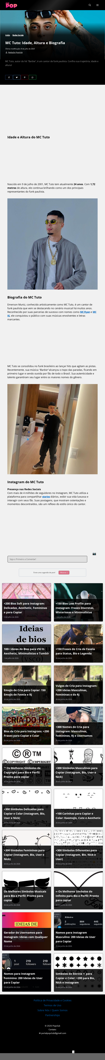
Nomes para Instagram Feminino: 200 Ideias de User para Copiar (23, 978)
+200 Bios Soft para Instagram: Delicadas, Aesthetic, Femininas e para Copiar (25, 608)
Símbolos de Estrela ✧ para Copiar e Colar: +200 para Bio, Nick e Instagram (75, 978)
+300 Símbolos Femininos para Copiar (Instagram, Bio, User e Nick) (24, 854)
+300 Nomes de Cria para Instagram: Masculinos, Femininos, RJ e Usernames (74, 731)
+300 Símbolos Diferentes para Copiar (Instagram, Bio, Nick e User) (76, 854)
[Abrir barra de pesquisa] (90, 5)
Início (7, 35)
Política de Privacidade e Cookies (53, 1000)
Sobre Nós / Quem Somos (52, 1010)
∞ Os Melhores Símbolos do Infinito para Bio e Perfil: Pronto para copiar (77, 896)
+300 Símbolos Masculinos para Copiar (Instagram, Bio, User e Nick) (76, 772)
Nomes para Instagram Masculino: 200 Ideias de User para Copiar (75, 937)
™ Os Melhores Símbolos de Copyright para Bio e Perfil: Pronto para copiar (22, 772)
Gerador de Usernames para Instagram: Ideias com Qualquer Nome (26, 937)
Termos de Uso (52, 1005)
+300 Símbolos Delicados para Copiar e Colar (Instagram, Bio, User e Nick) (24, 813)
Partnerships (52, 1015)
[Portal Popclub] (11, 5)
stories (46, 496)
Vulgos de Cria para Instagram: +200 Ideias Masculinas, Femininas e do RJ (76, 690)
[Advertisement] (52, 1056)
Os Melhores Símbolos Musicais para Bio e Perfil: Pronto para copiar (25, 896)
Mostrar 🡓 (64, 572)
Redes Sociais (18, 35)
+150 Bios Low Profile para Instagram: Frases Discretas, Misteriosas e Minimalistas (75, 608)
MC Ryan (85, 312)
